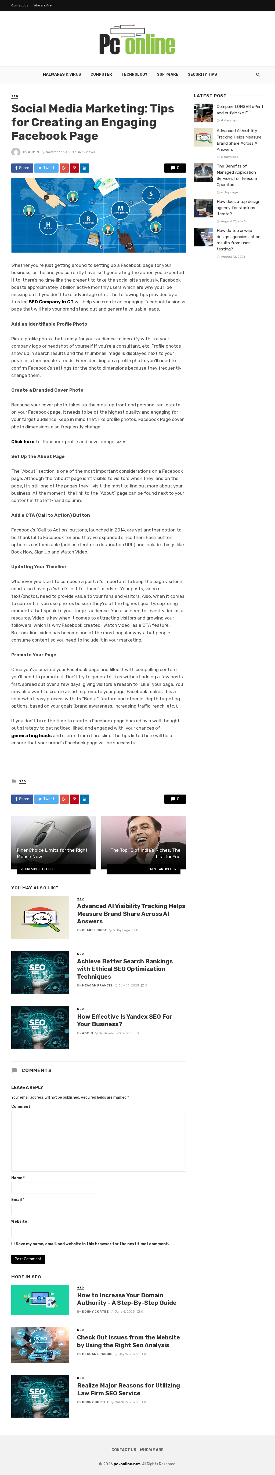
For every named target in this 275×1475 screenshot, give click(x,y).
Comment (20, 1106)
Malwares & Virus (62, 74)
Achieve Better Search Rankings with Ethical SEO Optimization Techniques (125, 969)
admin (33, 152)
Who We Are (43, 5)
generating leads (31, 735)
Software (167, 74)
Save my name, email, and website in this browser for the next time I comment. (92, 1244)
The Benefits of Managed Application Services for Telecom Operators (237, 175)
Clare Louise (94, 930)
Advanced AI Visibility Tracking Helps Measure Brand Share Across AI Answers (131, 914)
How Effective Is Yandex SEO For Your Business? (124, 1020)
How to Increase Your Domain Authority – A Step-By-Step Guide (126, 1299)
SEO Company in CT (51, 301)
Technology (134, 74)
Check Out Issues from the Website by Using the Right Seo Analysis (128, 1341)
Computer (101, 74)
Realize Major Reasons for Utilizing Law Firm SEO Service (128, 1389)
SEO (14, 96)
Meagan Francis (97, 985)
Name (18, 1178)
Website (19, 1221)
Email (17, 1199)
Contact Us (19, 5)
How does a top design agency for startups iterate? (238, 207)
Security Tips (202, 74)
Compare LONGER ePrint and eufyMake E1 (240, 109)
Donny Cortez (95, 1311)
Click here (23, 441)
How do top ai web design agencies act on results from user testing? (238, 240)
